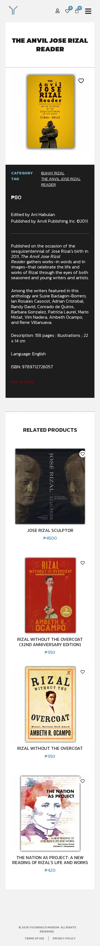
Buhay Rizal (52, 173)
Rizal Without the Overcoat (50, 748)
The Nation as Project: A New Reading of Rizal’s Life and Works (50, 860)
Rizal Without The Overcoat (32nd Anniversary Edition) (50, 641)
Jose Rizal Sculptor (50, 530)
